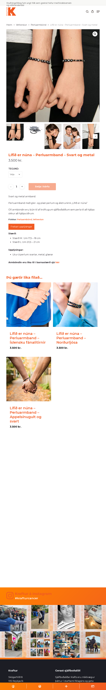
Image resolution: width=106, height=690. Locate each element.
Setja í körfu (42, 186)
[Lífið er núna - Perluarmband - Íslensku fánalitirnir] (28, 304)
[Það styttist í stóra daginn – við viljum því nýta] (39, 644)
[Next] (95, 136)
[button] (98, 11)
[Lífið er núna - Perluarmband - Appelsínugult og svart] (28, 379)
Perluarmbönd (38, 25)
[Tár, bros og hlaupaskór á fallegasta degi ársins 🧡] (13, 618)
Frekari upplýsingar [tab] (21, 226)
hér (57, 262)
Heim (9, 25)
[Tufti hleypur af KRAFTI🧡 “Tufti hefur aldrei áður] (93, 644)
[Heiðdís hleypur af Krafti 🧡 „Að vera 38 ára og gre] (13, 644)
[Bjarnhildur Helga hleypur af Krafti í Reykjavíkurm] (93, 618)
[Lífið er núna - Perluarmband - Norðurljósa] (75, 304)
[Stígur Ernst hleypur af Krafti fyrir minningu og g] (39, 618)
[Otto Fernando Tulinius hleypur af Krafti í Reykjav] (66, 618)
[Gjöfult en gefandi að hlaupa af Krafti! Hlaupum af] (66, 644)
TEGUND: (13, 168)
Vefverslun (21, 25)
